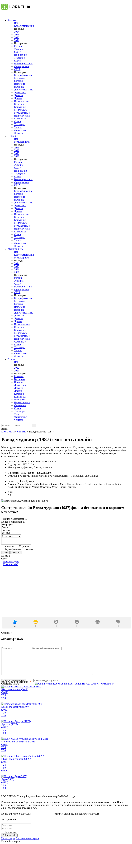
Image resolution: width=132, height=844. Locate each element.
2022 (16, 37)
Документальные (23, 89)
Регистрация (8, 838)
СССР (17, 52)
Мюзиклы (19, 78)
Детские (18, 95)
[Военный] (11, 533)
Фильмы (12, 20)
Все (16, 23)
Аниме (11, 359)
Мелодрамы (20, 109)
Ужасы (18, 127)
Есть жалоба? (10, 564)
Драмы (18, 98)
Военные (19, 86)
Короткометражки (24, 25)
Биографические (23, 75)
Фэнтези (19, 133)
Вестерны (19, 83)
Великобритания (23, 63)
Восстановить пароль (27, 838)
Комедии (19, 104)
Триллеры (19, 124)
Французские (21, 66)
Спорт (17, 121)
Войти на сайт (9, 835)
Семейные (20, 118)
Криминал (20, 107)
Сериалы (13, 136)
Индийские (20, 54)
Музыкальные (22, 112)
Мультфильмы (15, 249)
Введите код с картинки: (14, 681)
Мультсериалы (22, 141)
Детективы (20, 92)
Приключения (22, 115)
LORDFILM (8, 431)
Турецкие (19, 57)
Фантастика (20, 130)
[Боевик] (11, 527)
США (17, 69)
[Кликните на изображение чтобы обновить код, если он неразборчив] (74, 683)
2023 (16, 34)
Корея (17, 60)
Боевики (19, 81)
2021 (16, 40)
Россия (18, 46)
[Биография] (11, 524)
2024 (16, 31)
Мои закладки (11, 561)
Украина (19, 49)
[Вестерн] (11, 530)
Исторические (22, 101)
